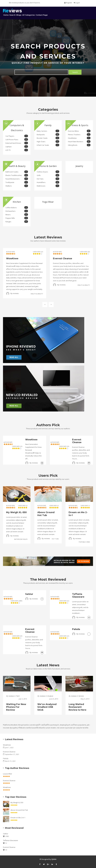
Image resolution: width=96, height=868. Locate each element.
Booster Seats (47, 138)
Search (12, 15)
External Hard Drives (16, 143)
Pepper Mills (16, 218)
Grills (47, 175)
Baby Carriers (47, 131)
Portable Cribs (84, 542)
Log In (77, 3)
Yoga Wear (48, 201)
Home (6, 15)
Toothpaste (16, 182)
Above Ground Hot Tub (19, 810)
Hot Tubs (47, 179)
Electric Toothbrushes (16, 175)
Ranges (16, 221)
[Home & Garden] (89, 617)
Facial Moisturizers (16, 179)
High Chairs (47, 141)
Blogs (19, 15)
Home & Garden (48, 166)
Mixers (16, 214)
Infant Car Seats (47, 145)
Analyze (50, 696)
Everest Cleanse (9, 752)
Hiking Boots (78, 145)
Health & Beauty (17, 166)
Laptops (16, 146)
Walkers (16, 186)
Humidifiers (47, 182)
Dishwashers (16, 211)
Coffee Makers (16, 207)
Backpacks (47, 134)
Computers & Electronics (17, 128)
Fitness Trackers (78, 134)
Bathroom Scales (16, 172)
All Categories (28, 15)
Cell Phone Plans (16, 139)
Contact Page (42, 15)
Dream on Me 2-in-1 (17, 817)
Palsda (5, 758)
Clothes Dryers (47, 172)
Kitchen (17, 201)
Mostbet (14, 725)
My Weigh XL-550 (16, 802)
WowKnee (7, 745)
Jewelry (79, 166)
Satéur (5, 833)
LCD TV (16, 150)
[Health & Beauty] (42, 463)
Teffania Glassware (10, 840)
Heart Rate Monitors (78, 141)
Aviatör (53, 728)
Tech (18, 696)
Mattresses (47, 186)
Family (48, 125)
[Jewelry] (42, 599)
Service (81, 696)
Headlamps (78, 138)
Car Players (16, 136)
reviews (16, 293)
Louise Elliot (7, 774)
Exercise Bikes (78, 131)
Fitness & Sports (79, 125)
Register (69, 3)
